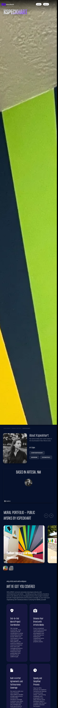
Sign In (38, 4)
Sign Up (46, 4)
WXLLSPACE (7, 428)
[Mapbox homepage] (7, 501)
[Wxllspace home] (8, 4)
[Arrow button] (46, 516)
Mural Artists (16, 428)
